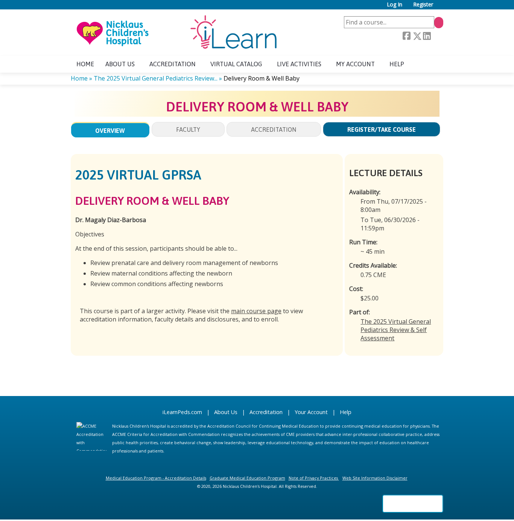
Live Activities (299, 64)
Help (396, 64)
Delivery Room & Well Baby (262, 78)
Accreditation (172, 64)
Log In (394, 5)
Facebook (406, 36)
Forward (437, 36)
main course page (256, 311)
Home (85, 64)
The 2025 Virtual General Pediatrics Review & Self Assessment (395, 329)
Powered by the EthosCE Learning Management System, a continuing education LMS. (412, 504)
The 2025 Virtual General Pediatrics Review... (155, 78)
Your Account (311, 412)
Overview (110, 130)
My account (355, 64)
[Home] (176, 32)
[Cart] (441, 7)
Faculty (188, 129)
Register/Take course (381, 129)
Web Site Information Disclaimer (375, 478)
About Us (225, 412)
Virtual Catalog (236, 64)
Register (423, 5)
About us (120, 64)
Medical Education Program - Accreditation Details (156, 478)
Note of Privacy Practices (313, 478)
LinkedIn (426, 36)
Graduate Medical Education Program (247, 478)
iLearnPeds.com (182, 412)
